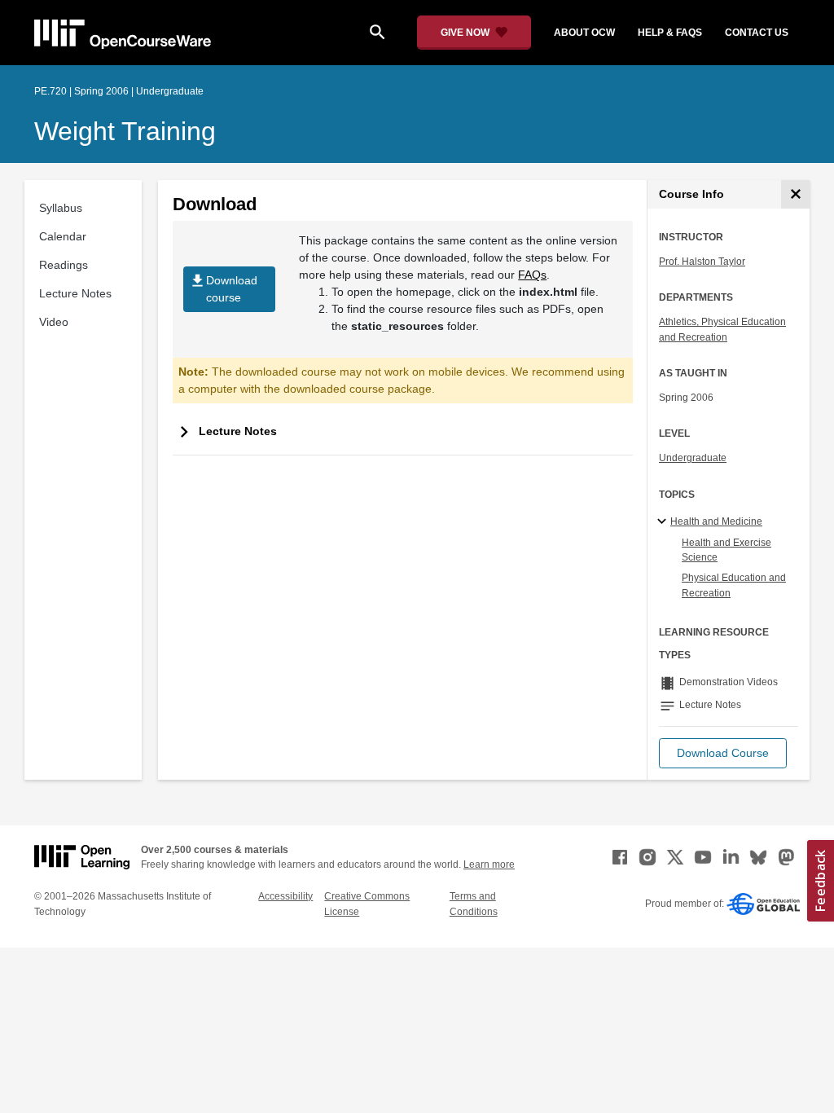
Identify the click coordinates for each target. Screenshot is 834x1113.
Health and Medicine (716, 521)
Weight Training (125, 131)
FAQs (532, 274)
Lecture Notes (75, 293)
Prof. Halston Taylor (702, 261)
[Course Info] (795, 194)
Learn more (489, 864)
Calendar (62, 236)
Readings (63, 264)
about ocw (584, 32)
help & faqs (670, 32)
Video (53, 321)
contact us (756, 32)
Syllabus (60, 207)
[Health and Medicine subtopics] (664, 522)
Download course (223, 288)
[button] (723, 753)
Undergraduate (692, 458)
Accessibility (285, 896)
